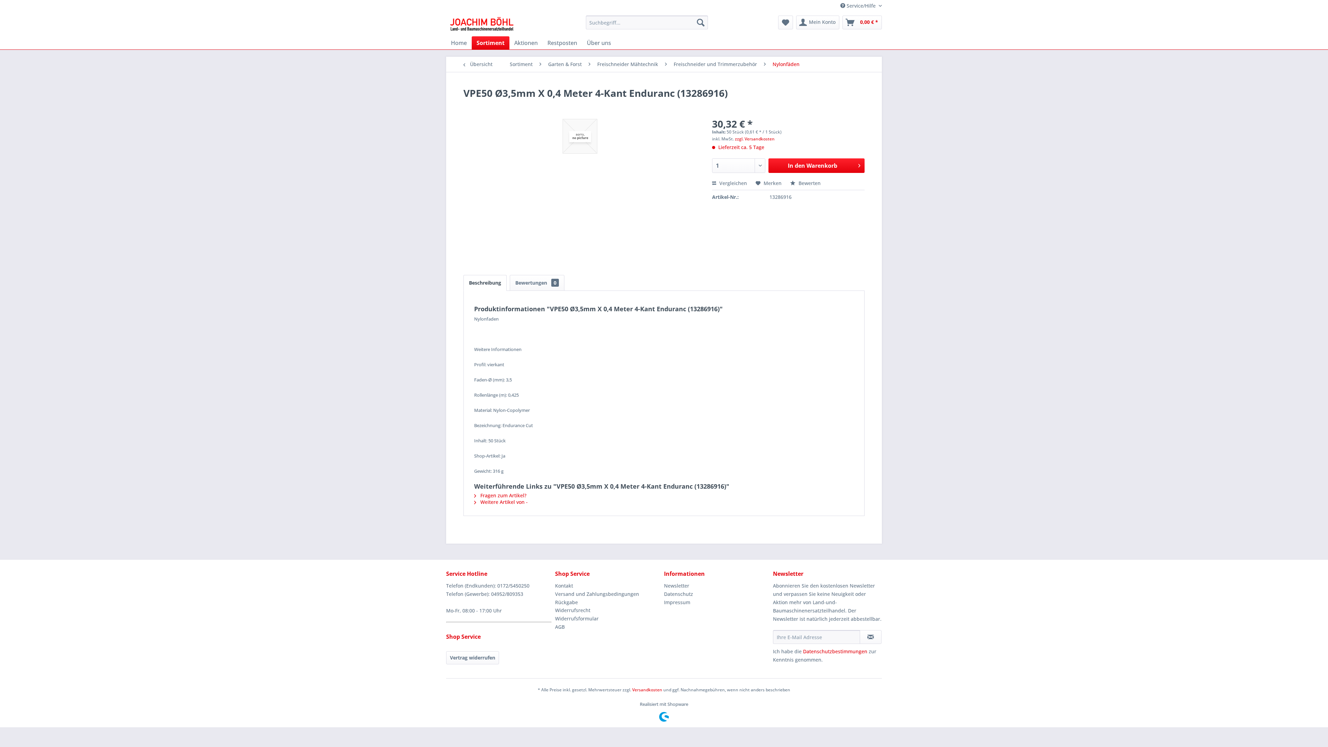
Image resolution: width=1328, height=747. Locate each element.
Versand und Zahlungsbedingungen (597, 594)
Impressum (677, 602)
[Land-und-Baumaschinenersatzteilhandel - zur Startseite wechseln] (482, 24)
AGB (560, 627)
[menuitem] (647, 22)
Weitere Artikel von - (503, 502)
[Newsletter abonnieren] (871, 637)
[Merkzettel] (785, 22)
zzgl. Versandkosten (755, 139)
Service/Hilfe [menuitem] (861, 5)
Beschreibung (485, 282)
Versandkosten (647, 690)
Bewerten (809, 183)
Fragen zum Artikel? (502, 495)
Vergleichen (732, 183)
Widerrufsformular (577, 618)
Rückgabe (566, 602)
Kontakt (564, 585)
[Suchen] (700, 22)
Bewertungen (535, 282)
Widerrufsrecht (572, 610)
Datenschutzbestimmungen (835, 651)
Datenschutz (678, 594)
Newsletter (676, 585)
